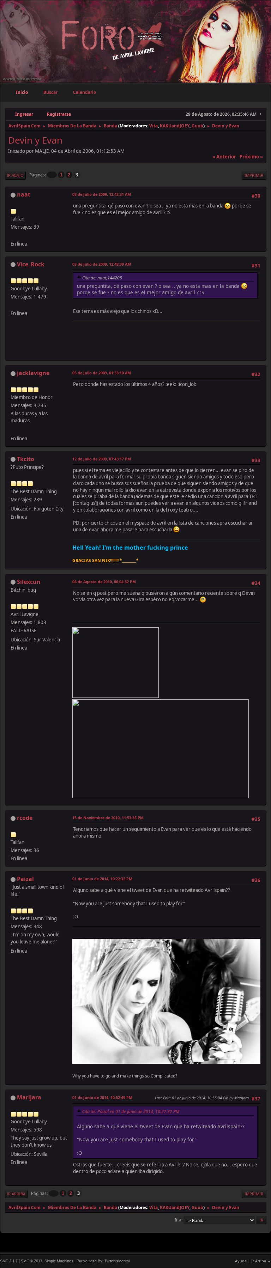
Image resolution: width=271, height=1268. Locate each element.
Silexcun (29, 582)
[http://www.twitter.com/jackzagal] (13, 430)
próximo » (251, 156)
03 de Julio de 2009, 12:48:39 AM (101, 264)
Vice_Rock (30, 264)
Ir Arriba (16, 1193)
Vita (153, 126)
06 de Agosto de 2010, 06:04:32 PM (104, 581)
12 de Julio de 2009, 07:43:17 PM (101, 458)
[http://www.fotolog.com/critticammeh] (13, 235)
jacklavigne (33, 373)
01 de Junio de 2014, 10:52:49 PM (102, 1097)
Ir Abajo (15, 175)
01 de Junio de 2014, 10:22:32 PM (102, 878)
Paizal (25, 879)
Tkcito (25, 459)
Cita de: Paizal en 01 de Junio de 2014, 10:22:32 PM (130, 1112)
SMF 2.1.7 (9, 1261)
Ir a (178, 1220)
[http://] (13, 305)
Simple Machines (58, 1261)
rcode (24, 818)
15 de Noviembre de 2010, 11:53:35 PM (108, 817)
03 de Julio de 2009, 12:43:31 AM (101, 194)
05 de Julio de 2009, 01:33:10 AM (101, 372)
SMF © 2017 (31, 1261)
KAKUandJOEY (174, 126)
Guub (197, 126)
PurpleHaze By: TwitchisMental (103, 1261)
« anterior (224, 156)
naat (23, 194)
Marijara (29, 1097)
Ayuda (241, 1260)
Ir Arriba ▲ (261, 1260)
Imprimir (254, 175)
